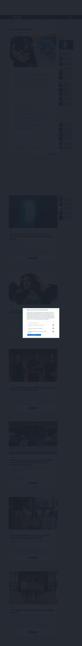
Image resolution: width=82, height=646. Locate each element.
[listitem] (41, 322)
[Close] (57, 310)
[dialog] (41, 323)
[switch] (53, 325)
